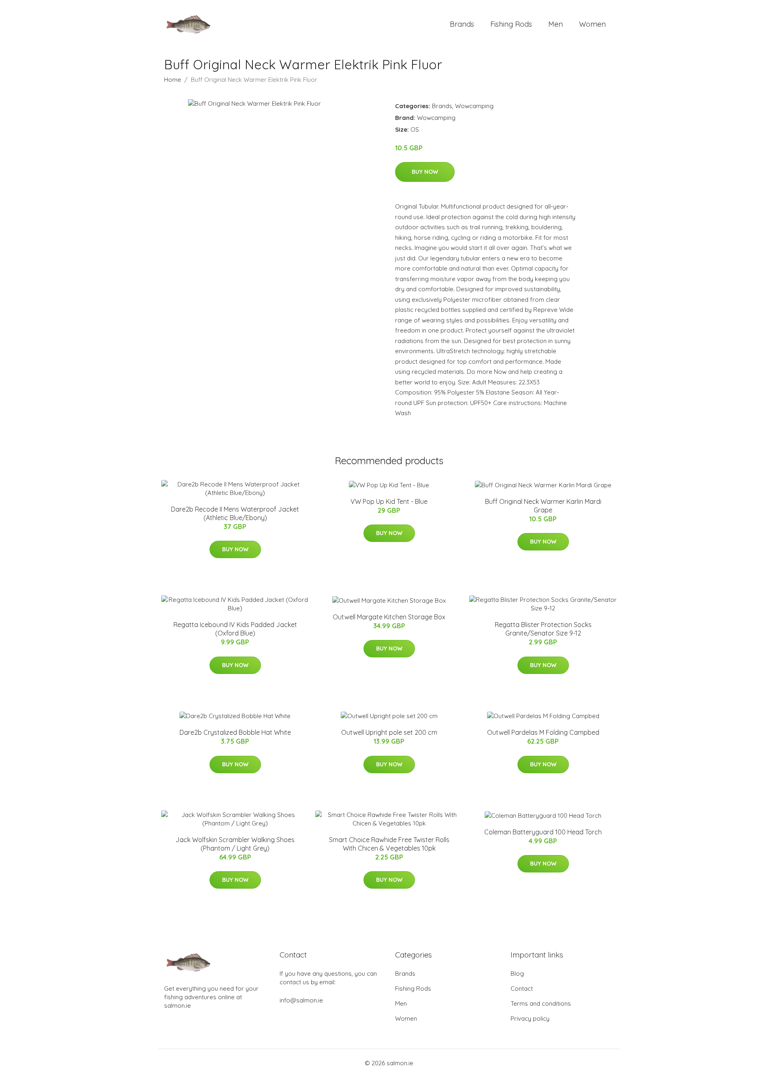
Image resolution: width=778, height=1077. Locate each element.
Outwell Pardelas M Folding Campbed (543, 732)
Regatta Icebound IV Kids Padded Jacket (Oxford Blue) (235, 629)
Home (172, 79)
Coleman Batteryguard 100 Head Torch (543, 832)
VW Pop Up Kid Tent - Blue (389, 501)
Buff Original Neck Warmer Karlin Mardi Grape (543, 505)
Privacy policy (530, 1018)
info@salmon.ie (301, 1000)
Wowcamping (474, 106)
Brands (462, 24)
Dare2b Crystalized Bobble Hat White (235, 732)
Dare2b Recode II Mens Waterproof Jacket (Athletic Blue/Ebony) (235, 513)
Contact (522, 988)
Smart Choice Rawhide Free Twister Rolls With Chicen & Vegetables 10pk (389, 844)
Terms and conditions (541, 1003)
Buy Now (425, 171)
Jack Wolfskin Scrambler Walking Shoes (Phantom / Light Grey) (235, 844)
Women (592, 24)
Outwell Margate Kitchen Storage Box (389, 617)
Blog (517, 973)
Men (555, 24)
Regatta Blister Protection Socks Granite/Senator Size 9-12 (543, 629)
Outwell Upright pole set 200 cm (389, 732)
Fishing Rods (511, 24)
